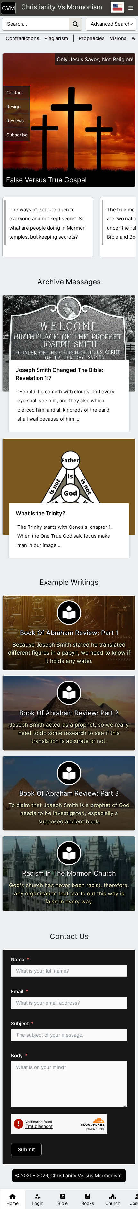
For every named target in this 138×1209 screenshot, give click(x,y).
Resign (13, 106)
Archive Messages (69, 281)
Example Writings (69, 582)
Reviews (15, 120)
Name (17, 959)
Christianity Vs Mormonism (61, 7)
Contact (14, 92)
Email (17, 991)
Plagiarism (56, 38)
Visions (118, 38)
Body (17, 1055)
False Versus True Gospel (46, 180)
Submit (26, 1149)
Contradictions (22, 38)
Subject (20, 1023)
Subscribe (17, 134)
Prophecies (92, 38)
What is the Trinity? (40, 513)
